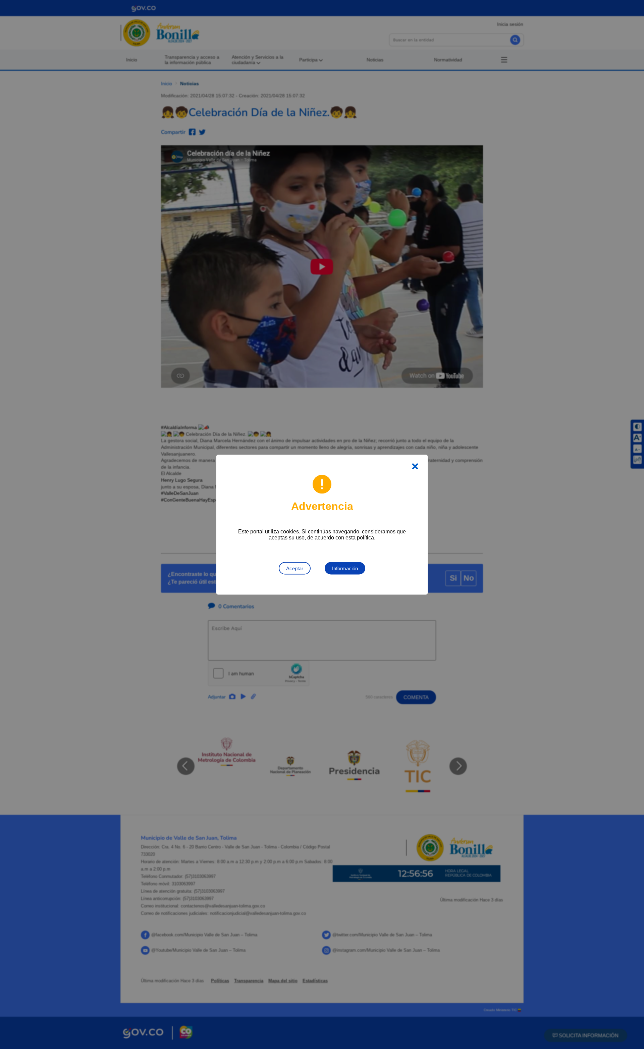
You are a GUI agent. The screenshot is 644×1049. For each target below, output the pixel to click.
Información (345, 568)
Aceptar (294, 568)
